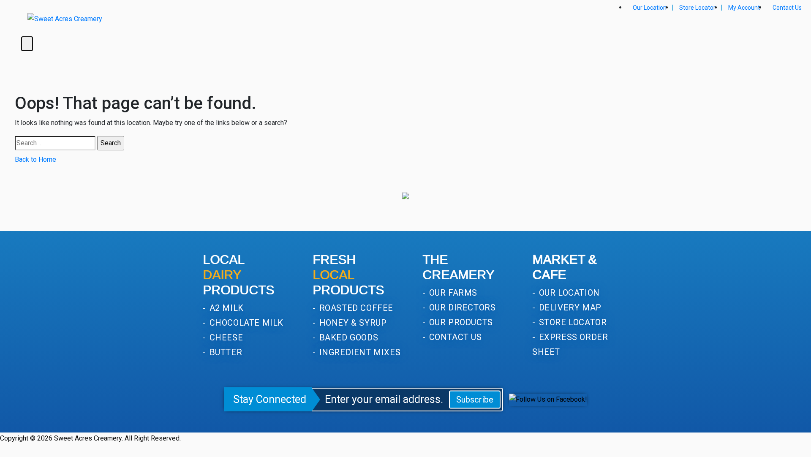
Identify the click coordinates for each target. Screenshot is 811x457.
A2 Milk (225, 308)
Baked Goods (347, 337)
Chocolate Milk (245, 323)
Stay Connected (269, 399)
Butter (224, 352)
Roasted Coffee (355, 308)
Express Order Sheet (570, 344)
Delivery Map (568, 307)
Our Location (650, 7)
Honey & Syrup (351, 323)
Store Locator (697, 7)
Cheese (225, 337)
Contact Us (787, 7)
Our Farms (452, 293)
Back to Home (35, 159)
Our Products (460, 322)
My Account (744, 7)
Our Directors (461, 307)
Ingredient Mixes (358, 352)
